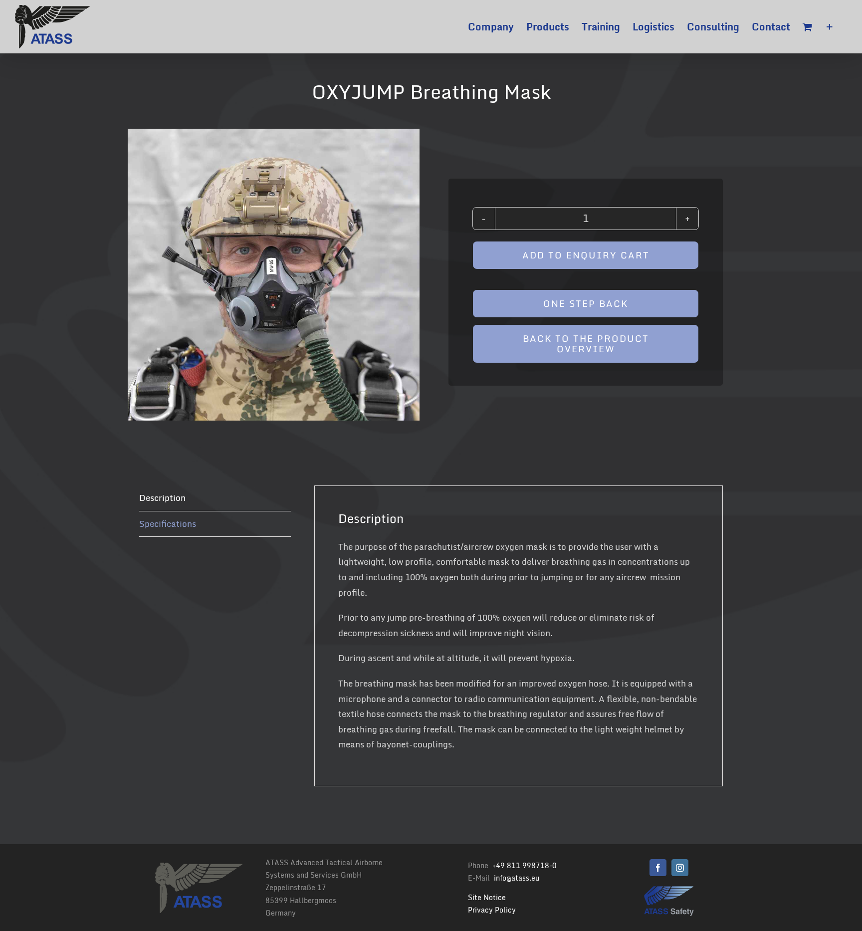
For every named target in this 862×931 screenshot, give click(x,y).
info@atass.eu (516, 878)
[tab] (215, 498)
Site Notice (487, 897)
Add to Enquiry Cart (585, 254)
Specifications (167, 523)
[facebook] (657, 867)
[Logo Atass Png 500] (669, 889)
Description (162, 497)
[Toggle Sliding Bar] (830, 26)
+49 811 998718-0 (524, 865)
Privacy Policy (492, 910)
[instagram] (679, 867)
